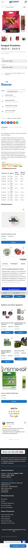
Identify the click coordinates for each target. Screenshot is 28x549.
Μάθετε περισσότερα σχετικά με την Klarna (13, 466)
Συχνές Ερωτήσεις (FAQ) (7, 514)
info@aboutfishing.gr (7, 480)
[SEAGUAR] (6, 83)
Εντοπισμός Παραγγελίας (7, 503)
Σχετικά (3, 501)
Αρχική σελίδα (4, 5)
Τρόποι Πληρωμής (5, 518)
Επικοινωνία (4, 499)
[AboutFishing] (13, 2)
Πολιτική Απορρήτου (6, 505)
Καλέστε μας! (22, 91)
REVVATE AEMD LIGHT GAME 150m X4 (20, 323)
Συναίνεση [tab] (5, 263)
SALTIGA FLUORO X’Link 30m (8, 234)
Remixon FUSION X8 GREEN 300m (9, 393)
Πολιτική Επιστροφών (6, 520)
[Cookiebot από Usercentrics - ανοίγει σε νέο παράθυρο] (20, 260)
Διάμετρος (3, 64)
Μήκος (2, 58)
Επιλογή (13, 242)
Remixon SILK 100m (19, 350)
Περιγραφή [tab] (4, 127)
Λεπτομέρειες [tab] (14, 263)
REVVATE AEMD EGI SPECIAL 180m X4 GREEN (6, 352)
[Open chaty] (24, 542)
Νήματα (2, 7)
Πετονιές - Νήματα (13, 5)
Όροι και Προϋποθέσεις (7, 507)
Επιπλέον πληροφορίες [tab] (15, 127)
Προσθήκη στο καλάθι (19, 546)
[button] (4, 31)
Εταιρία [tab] (3, 129)
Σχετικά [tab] (23, 263)
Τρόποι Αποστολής (5, 516)
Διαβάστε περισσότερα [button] (11, 435)
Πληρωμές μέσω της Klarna (8, 523)
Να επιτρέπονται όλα (14, 289)
